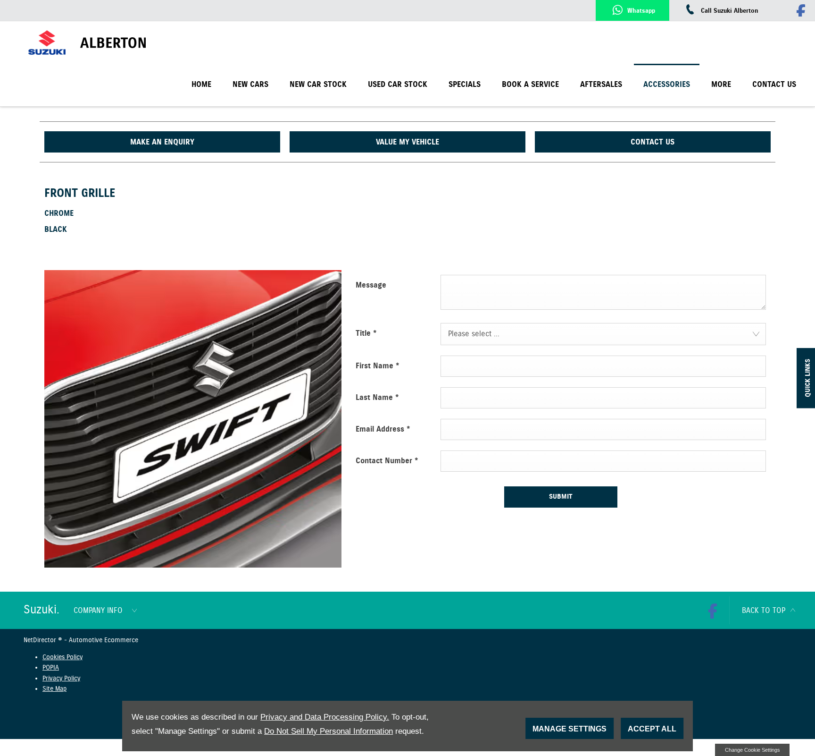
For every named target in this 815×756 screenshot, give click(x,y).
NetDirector (41, 640)
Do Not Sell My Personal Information (328, 731)
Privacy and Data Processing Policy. (324, 717)
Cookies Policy (62, 657)
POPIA (50, 667)
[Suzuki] (47, 42)
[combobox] (603, 334)
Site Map (54, 689)
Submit (561, 497)
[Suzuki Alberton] (138, 42)
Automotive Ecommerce (103, 640)
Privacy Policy (61, 678)
